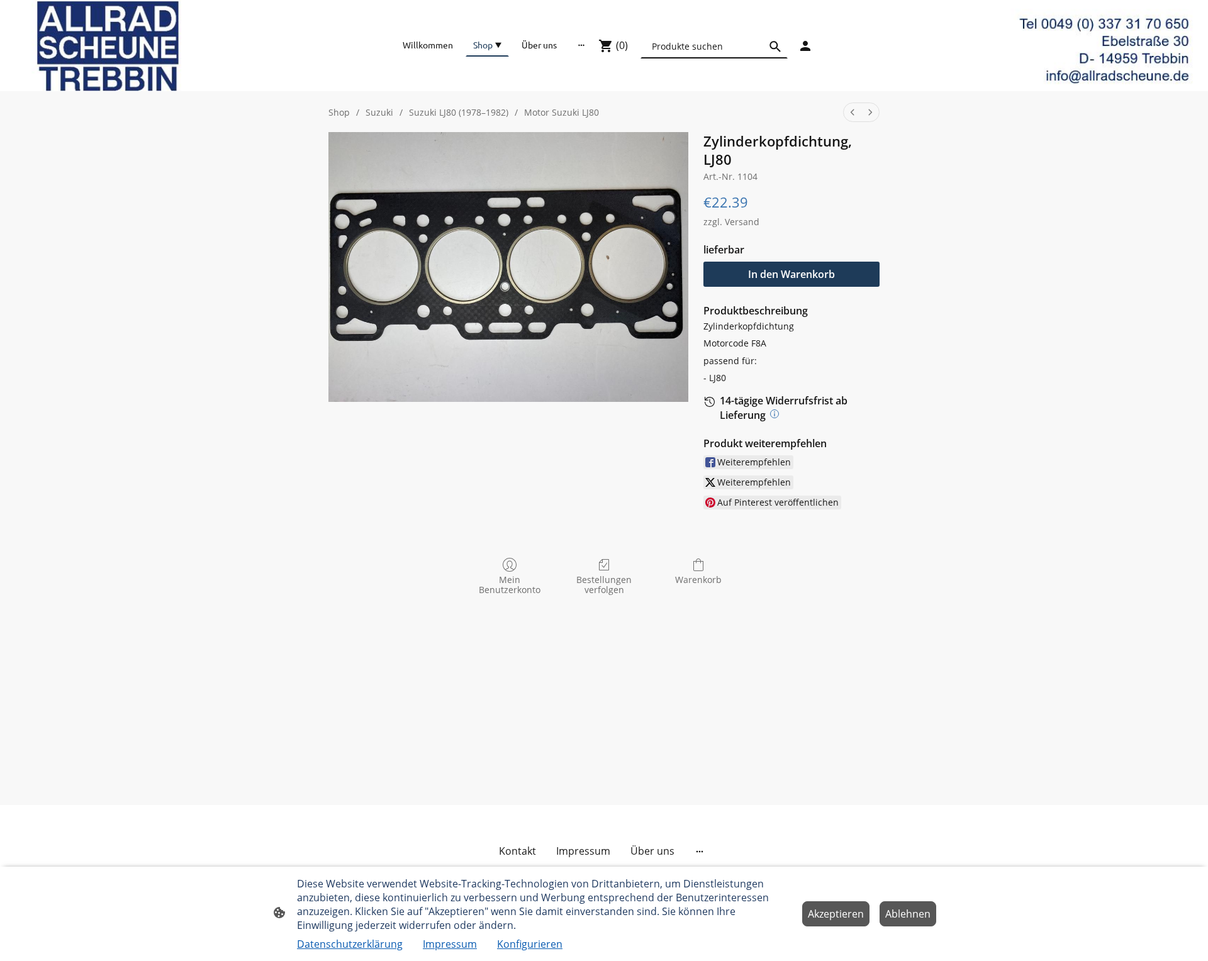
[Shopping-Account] (805, 45)
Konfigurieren (529, 944)
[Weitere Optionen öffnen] (581, 44)
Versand (742, 222)
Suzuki (379, 112)
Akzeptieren (836, 914)
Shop (339, 112)
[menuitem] (852, 112)
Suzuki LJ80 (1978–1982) (458, 112)
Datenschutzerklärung (350, 944)
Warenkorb (698, 580)
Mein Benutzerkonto (509, 585)
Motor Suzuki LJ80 (561, 112)
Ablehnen (908, 914)
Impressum (450, 944)
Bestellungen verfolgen (604, 585)
